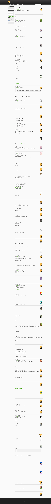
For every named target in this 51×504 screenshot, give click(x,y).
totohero (18, 250)
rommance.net (18, 83)
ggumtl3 (17, 370)
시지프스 (17, 130)
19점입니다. (16, 239)
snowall (17, 439)
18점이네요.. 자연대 (17, 404)
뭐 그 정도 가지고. (19, 123)
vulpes (17, 20)
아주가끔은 (18, 153)
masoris (17, 87)
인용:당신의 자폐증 (17, 86)
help (42, 0)
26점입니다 (16, 99)
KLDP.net (22, 4)
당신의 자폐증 (17, 269)
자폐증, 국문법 (17, 276)
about (38, 0)
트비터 (17, 416)
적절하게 (16, 359)
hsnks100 (17, 8)
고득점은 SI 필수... (17, 255)
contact (40, 0)
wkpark (17, 100)
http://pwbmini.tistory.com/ (18, 388)
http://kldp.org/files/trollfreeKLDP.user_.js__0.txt (25, 26)
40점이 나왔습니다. (17, 415)
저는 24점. (16, 423)
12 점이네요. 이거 (17, 152)
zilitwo (17, 36)
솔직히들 (16, 249)
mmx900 (17, 375)
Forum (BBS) (10, 4)
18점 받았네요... (17, 438)
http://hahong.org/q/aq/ (18, 9)
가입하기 (10, 15)
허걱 (16, 52)
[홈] (9, 1)
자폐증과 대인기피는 (17, 292)
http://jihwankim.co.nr (18, 187)
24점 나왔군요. (17, 410)
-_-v (16, 146)
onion (17, 193)
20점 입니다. (17, 163)
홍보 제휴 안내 (12, 22)
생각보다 (16, 369)
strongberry (18, 240)
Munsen (17, 30)
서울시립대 (27, 499)
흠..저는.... (16, 263)
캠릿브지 (16, 66)
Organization (21, 143)
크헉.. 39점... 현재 (17, 213)
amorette (18, 316)
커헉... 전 (16, 19)
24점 (16, 35)
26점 (16, 399)
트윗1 (16, 420)
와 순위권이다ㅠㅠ (17, 284)
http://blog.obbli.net (17, 160)
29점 (16, 374)
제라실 (17, 360)
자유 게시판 (16, 17)
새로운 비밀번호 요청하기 (11, 16)
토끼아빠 (17, 270)
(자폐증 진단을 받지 (17, 129)
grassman (18, 411)
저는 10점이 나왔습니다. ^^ (18, 208)
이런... (16, 105)
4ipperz (17, 285)
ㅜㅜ (16, 306)
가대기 (19, 124)
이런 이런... (16, 345)
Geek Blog (14, 4)
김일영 (17, 256)
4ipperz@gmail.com (17, 289)
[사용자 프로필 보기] (41, 46)
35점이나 (17, 492)
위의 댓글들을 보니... (17, 59)
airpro (17, 209)
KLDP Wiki (18, 4)
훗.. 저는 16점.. (17, 192)
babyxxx (17, 277)
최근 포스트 (10, 7)
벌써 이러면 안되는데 (17, 315)
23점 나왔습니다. (17, 29)
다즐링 (18, 312)
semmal (17, 106)
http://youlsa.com (17, 224)
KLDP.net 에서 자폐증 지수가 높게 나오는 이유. (21, 323)
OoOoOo (17, 405)
